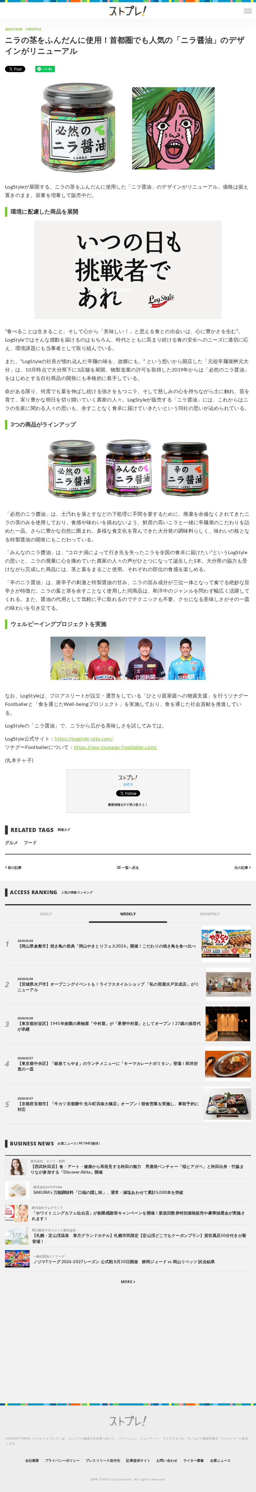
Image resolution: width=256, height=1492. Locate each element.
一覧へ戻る (130, 867)
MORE (127, 1281)
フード (30, 843)
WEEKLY (127, 914)
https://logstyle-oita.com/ (84, 738)
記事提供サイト (138, 1460)
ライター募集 (193, 1460)
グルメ (11, 843)
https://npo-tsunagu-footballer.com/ (115, 747)
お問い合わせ (166, 1460)
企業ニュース (220, 1460)
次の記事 (241, 867)
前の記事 (14, 867)
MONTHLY (210, 914)
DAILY (46, 914)
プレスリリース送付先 (103, 1460)
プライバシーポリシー (62, 1460)
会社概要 (32, 1460)
